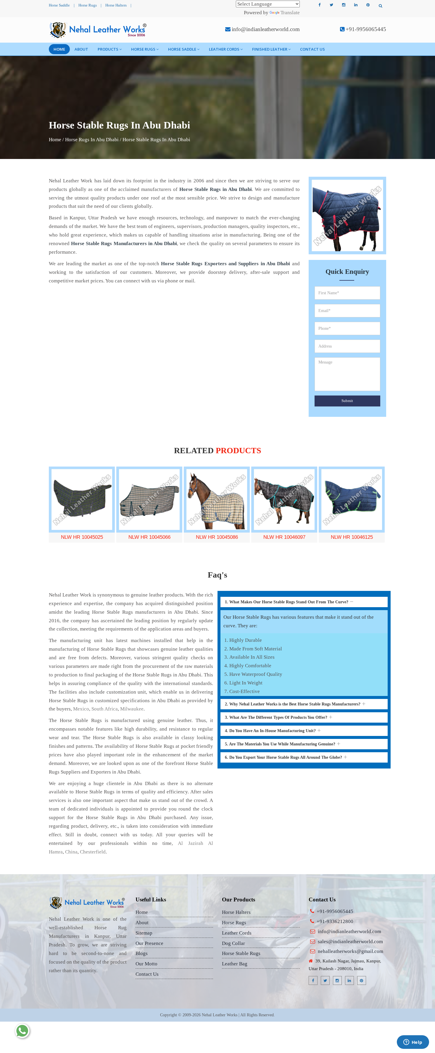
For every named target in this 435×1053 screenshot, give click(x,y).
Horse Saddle (59, 5)
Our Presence (149, 943)
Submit (347, 400)
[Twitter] (331, 5)
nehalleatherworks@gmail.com (350, 951)
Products (108, 49)
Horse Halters (116, 5)
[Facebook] (319, 5)
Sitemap (144, 933)
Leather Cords (224, 49)
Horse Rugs (87, 5)
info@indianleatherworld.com (266, 29)
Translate (290, 12)
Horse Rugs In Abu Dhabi (92, 139)
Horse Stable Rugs (241, 953)
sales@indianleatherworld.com (350, 941)
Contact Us (312, 49)
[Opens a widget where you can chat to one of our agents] (413, 1042)
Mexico (81, 709)
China (71, 852)
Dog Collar (233, 943)
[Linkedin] (355, 5)
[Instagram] (343, 5)
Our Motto (146, 964)
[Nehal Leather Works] (99, 30)
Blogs (142, 953)
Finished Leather (269, 49)
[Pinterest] (367, 5)
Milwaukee (132, 709)
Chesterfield (93, 852)
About (81, 49)
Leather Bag (234, 964)
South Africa (104, 709)
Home (59, 49)
